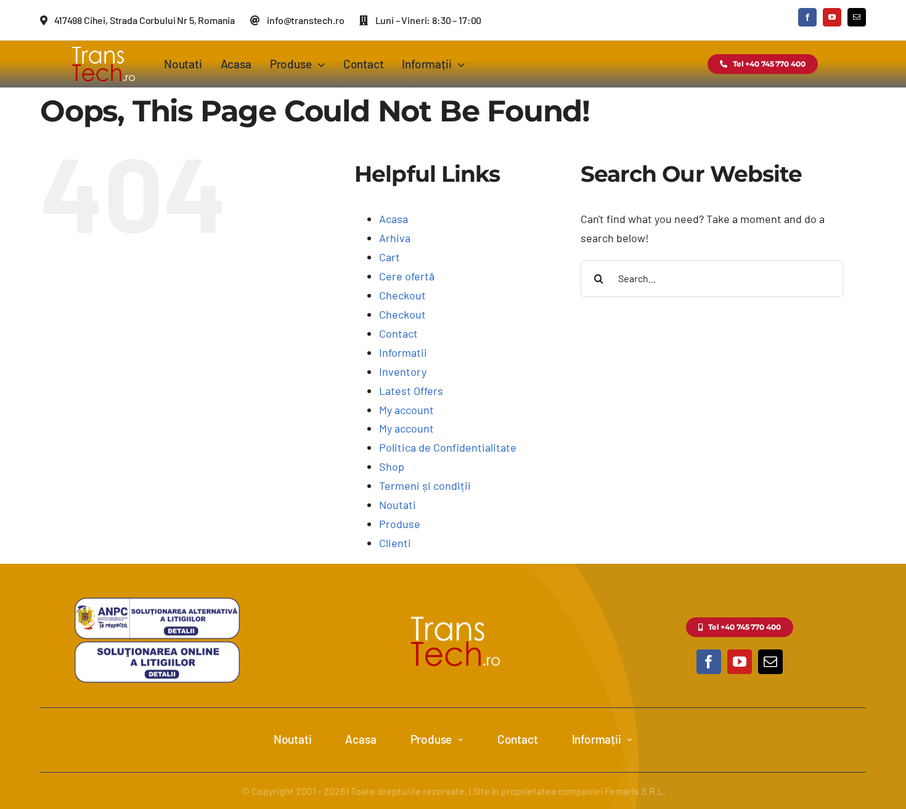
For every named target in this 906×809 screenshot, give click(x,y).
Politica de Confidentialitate (447, 447)
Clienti (395, 543)
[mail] (856, 17)
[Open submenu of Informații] (629, 740)
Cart (389, 257)
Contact (398, 333)
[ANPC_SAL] (157, 602)
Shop (391, 466)
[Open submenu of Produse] (460, 740)
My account (406, 410)
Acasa (393, 219)
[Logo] (102, 46)
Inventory (402, 371)
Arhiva (394, 238)
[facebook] (807, 17)
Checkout (402, 295)
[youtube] (832, 17)
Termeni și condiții (425, 485)
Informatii (403, 352)
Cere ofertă (407, 276)
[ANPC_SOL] (157, 645)
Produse (399, 524)
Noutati (397, 504)
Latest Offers (411, 390)
